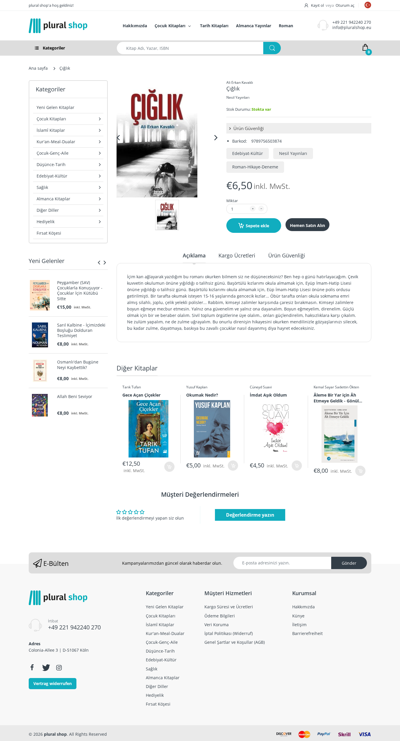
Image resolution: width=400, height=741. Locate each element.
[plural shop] (69, 25)
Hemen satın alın (307, 225)
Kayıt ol (317, 5)
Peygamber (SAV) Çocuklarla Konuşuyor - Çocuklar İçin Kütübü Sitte (79, 290)
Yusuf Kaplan (196, 387)
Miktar (232, 200)
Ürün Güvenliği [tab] (286, 255)
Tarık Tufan (131, 387)
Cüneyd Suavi (261, 387)
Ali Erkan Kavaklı (239, 82)
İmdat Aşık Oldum (268, 395)
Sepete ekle (257, 225)
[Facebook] (32, 667)
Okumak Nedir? (202, 395)
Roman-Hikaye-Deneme (255, 167)
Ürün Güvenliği (248, 128)
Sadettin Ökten (347, 387)
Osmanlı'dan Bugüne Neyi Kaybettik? (77, 364)
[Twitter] (45, 667)
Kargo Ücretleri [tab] (236, 255)
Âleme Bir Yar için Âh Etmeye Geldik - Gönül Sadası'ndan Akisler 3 (336, 397)
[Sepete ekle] (169, 467)
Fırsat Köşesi (49, 233)
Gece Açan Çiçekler (141, 395)
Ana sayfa (38, 68)
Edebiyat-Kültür (247, 153)
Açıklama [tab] (194, 255)
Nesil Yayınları (237, 97)
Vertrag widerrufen (52, 683)
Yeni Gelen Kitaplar (55, 107)
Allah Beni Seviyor (74, 396)
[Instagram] (59, 667)
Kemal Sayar (324, 387)
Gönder (349, 563)
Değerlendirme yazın (250, 515)
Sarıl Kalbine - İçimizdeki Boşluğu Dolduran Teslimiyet (81, 330)
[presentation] (99, 262)
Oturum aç (345, 5)
